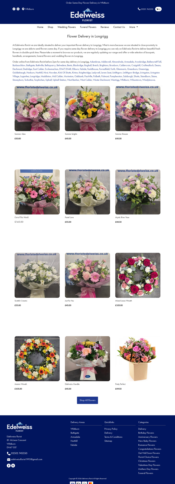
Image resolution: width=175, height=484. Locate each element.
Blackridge (78, 65)
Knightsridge (85, 72)
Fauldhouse (92, 69)
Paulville (88, 76)
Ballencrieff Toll (154, 61)
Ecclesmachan (51, 69)
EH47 (62, 69)
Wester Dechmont (101, 79)
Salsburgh (128, 76)
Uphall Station (59, 79)
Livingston (144, 72)
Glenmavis (121, 69)
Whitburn (124, 79)
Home (40, 27)
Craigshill (135, 65)
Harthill (39, 72)
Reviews (105, 27)
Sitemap (108, 440)
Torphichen (39, 79)
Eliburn (75, 69)
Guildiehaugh (19, 72)
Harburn (31, 72)
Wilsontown (135, 79)
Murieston (68, 76)
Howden (53, 72)
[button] (87, 423)
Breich (96, 65)
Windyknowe (148, 79)
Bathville (40, 65)
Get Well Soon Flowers (149, 453)
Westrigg (115, 79)
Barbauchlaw (19, 65)
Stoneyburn (18, 79)
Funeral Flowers (88, 27)
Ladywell (96, 72)
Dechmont (17, 69)
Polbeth (96, 76)
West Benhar (73, 79)
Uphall (48, 79)
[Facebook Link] (14, 9)
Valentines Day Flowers (149, 465)
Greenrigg (143, 69)
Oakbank (78, 76)
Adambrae (95, 61)
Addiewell (106, 61)
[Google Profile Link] (18, 9)
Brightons (104, 65)
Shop (50, 27)
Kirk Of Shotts (64, 72)
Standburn (145, 76)
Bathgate (30, 65)
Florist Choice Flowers (148, 456)
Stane (154, 76)
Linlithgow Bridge (131, 72)
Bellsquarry (50, 65)
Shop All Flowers (87, 400)
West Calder (86, 79)
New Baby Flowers (147, 440)
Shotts (136, 76)
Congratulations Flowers (149, 448)
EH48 (68, 69)
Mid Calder (57, 76)
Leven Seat (106, 72)
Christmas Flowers (146, 460)
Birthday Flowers (146, 432)
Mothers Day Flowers (148, 469)
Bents (69, 65)
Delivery (108, 432)
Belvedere (61, 65)
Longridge (35, 76)
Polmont (105, 76)
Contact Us (119, 27)
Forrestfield (104, 69)
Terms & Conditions (113, 436)
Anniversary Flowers (148, 436)
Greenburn (132, 69)
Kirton (75, 72)
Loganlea (24, 76)
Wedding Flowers (67, 27)
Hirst (46, 72)
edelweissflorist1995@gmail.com (26, 459)
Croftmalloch (147, 65)
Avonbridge (140, 61)
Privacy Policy (110, 428)
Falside (83, 69)
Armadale (129, 61)
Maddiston (46, 76)
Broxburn (113, 65)
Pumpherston (116, 76)
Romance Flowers (146, 444)
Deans (158, 65)
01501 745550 (147, 9)
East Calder (38, 69)
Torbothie (28, 79)
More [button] (132, 27)
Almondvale (117, 61)
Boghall (88, 65)
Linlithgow (117, 72)
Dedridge (27, 69)
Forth (113, 69)
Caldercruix (124, 65)
